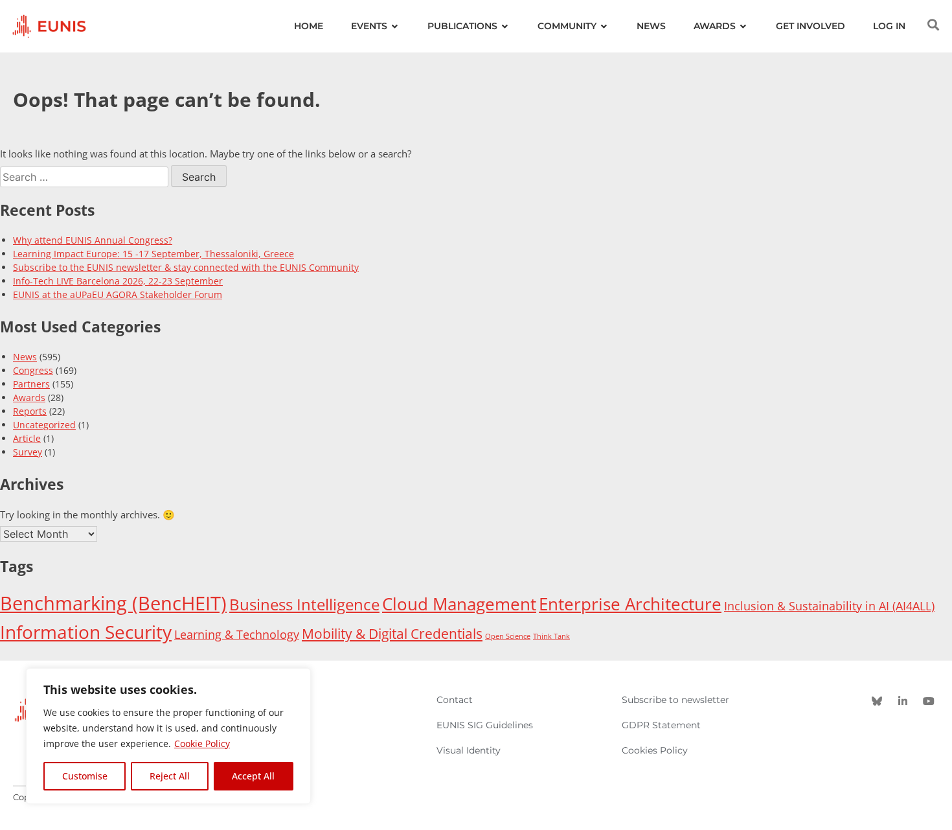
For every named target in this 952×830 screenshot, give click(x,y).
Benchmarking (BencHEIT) (113, 603)
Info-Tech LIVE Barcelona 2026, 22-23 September (118, 281)
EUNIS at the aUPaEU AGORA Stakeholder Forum (117, 294)
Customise (85, 776)
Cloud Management (459, 604)
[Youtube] (928, 701)
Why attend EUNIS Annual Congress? (92, 240)
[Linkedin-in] (902, 701)
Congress (33, 370)
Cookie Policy (202, 743)
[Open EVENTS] (395, 26)
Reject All (170, 776)
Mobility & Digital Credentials (392, 633)
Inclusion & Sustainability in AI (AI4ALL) (829, 606)
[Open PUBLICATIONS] (505, 26)
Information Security (86, 631)
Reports (30, 411)
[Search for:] (85, 176)
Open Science (507, 636)
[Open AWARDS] (743, 26)
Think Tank (551, 636)
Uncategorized (44, 425)
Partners (31, 384)
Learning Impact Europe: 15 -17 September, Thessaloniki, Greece (153, 254)
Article (27, 438)
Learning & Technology (236, 634)
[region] (168, 736)
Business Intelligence (304, 604)
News (25, 357)
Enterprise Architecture (630, 604)
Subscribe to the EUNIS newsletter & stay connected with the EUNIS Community (186, 267)
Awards (29, 397)
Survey (27, 452)
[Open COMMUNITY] (604, 26)
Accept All (253, 776)
